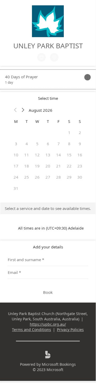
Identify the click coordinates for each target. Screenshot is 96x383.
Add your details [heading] (48, 246)
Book (48, 292)
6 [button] (48, 143)
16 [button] (79, 154)
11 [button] (26, 154)
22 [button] (69, 166)
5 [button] (37, 143)
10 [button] (16, 154)
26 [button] (37, 177)
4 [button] (27, 143)
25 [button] (26, 177)
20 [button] (47, 166)
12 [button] (37, 154)
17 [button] (16, 166)
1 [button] (69, 132)
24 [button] (16, 177)
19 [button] (37, 166)
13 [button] (47, 154)
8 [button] (69, 143)
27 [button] (47, 177)
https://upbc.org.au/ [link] (48, 324)
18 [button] (26, 166)
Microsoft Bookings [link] (59, 364)
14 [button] (58, 154)
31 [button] (16, 188)
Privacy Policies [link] (70, 329)
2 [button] (80, 132)
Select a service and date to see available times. (48, 208)
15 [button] (69, 154)
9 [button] (80, 143)
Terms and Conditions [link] (31, 329)
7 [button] (58, 143)
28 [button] (58, 177)
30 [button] (79, 177)
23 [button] (79, 166)
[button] (15, 110)
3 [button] (16, 143)
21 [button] (58, 166)
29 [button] (69, 177)
